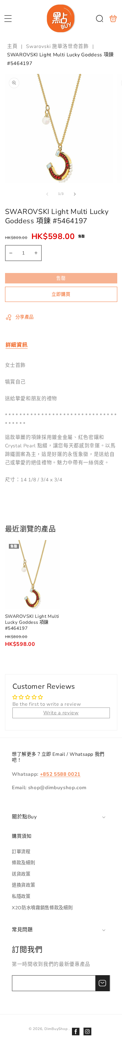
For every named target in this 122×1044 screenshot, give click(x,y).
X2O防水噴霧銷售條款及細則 (42, 908)
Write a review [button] (60, 712)
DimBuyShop (56, 1028)
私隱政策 (21, 896)
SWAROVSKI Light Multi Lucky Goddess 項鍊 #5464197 (32, 574)
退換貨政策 (23, 885)
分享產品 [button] (24, 317)
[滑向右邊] (74, 194)
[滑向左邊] (47, 194)
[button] (8, 18)
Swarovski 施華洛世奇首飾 (57, 46)
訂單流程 (21, 851)
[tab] (16, 344)
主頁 (13, 46)
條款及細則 (23, 863)
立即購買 (61, 294)
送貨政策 (21, 874)
